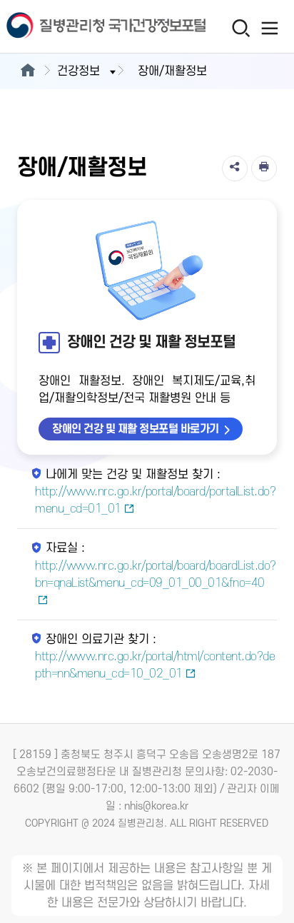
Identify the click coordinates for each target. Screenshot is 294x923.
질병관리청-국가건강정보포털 (73, 27)
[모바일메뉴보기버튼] (270, 27)
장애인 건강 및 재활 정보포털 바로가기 (135, 429)
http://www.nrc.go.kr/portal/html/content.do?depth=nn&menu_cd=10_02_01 (155, 665)
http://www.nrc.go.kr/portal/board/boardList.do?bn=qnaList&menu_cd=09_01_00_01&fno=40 (155, 575)
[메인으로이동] (27, 71)
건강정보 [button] (78, 71)
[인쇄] (264, 168)
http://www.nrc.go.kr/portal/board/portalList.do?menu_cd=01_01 (155, 500)
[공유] (235, 168)
